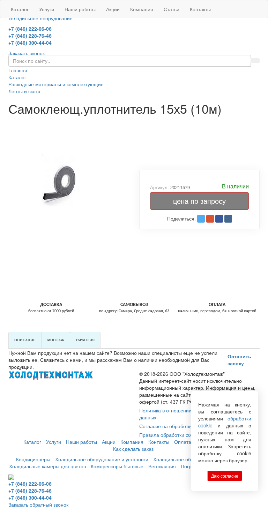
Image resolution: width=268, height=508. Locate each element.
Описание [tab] (25, 340)
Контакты (200, 9)
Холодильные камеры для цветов (47, 466)
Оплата (182, 441)
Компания (141, 9)
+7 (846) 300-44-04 (30, 42)
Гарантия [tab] (85, 340)
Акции (113, 9)
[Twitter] (201, 219)
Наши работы (80, 9)
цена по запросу (199, 201)
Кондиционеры (33, 459)
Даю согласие (224, 476)
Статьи (171, 9)
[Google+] (210, 219)
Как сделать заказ (133, 448)
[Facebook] (219, 219)
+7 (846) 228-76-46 (30, 35)
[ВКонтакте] (228, 219)
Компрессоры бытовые (117, 466)
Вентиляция (162, 466)
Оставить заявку (239, 360)
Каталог (20, 9)
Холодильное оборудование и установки (101, 459)
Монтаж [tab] (55, 340)
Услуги (46, 9)
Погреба (190, 466)
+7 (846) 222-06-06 (30, 28)
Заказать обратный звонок (38, 504)
